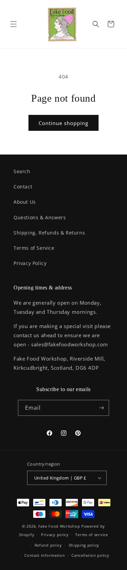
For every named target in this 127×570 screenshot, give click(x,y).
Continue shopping (63, 123)
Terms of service (91, 534)
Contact (23, 186)
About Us (25, 202)
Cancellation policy (90, 555)
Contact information (44, 555)
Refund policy (48, 545)
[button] (13, 24)
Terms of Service (34, 248)
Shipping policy (84, 545)
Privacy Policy (30, 263)
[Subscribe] (101, 408)
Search (22, 171)
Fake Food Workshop (59, 526)
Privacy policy (55, 534)
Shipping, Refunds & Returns (49, 232)
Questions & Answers (40, 217)
